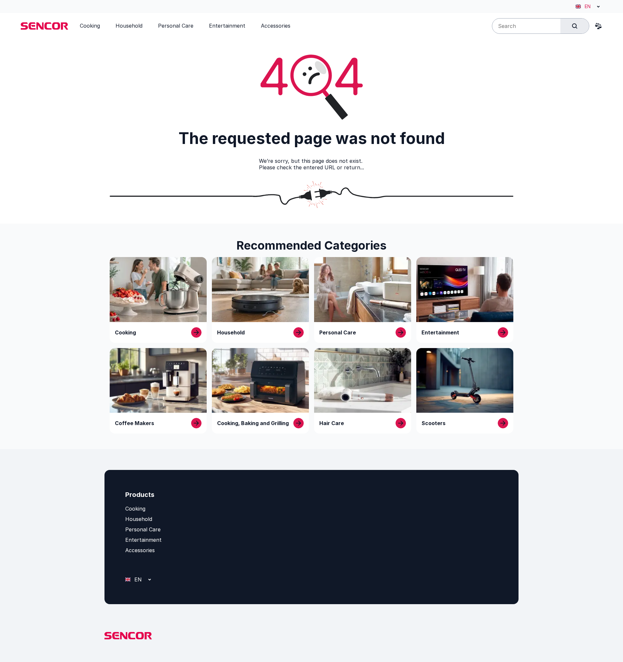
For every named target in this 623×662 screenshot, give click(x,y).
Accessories (140, 550)
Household (138, 519)
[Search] (574, 26)
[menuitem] (90, 25)
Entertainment (143, 540)
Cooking (135, 508)
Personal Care (143, 529)
